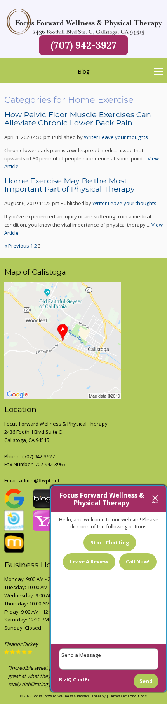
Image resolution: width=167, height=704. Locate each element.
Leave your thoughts (123, 137)
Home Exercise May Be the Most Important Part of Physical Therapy (69, 185)
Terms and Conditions (128, 696)
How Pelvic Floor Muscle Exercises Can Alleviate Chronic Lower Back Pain (77, 118)
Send (146, 681)
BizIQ (65, 679)
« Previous (16, 245)
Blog (84, 71)
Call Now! (138, 561)
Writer (91, 137)
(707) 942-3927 (83, 45)
